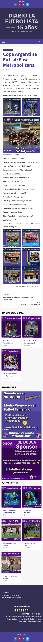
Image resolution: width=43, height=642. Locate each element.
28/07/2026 (27, 345)
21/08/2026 (6, 547)
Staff (23, 1)
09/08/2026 (6, 345)
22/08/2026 (27, 515)
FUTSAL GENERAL (8, 50)
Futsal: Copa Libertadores (30, 303)
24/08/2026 (6, 515)
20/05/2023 (8, 70)
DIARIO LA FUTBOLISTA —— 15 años (21, 21)
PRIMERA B (6, 571)
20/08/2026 (6, 580)
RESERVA (6, 538)
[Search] (39, 41)
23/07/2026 (6, 378)
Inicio (19, 1)
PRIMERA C (27, 538)
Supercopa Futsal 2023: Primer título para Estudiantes (18, 297)
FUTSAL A (6, 505)
